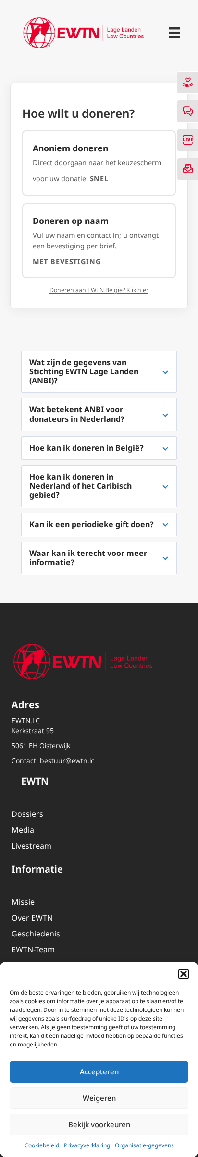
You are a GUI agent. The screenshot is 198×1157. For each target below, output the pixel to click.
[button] (183, 974)
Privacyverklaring (87, 1145)
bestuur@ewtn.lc (67, 760)
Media (23, 830)
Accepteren (99, 1071)
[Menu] (174, 33)
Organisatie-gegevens (144, 1145)
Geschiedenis (36, 933)
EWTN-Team (33, 949)
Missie (23, 902)
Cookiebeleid (42, 1145)
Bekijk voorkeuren (99, 1124)
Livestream (31, 845)
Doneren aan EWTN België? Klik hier (99, 290)
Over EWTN (32, 917)
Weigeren (99, 1098)
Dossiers (27, 814)
